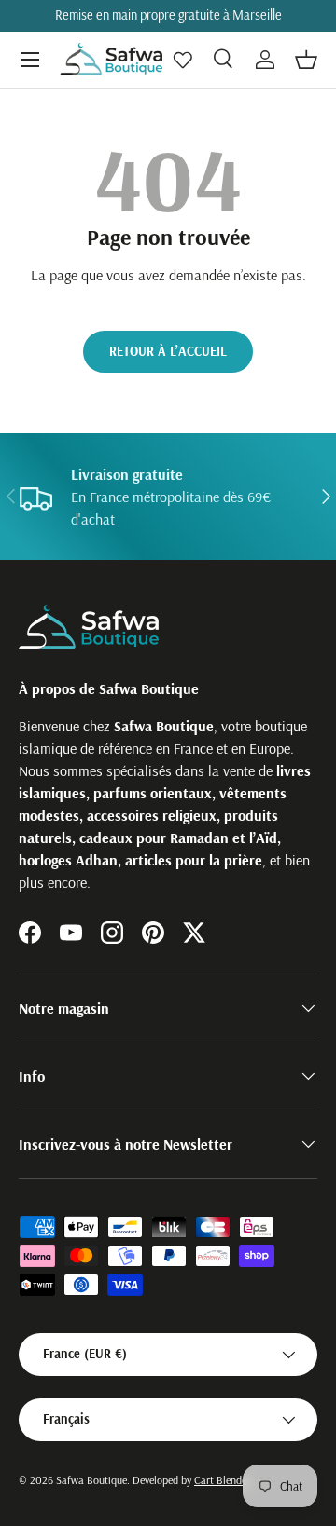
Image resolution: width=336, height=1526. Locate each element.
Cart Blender (222, 1480)
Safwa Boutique (91, 1480)
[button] (306, 59)
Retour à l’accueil (168, 351)
